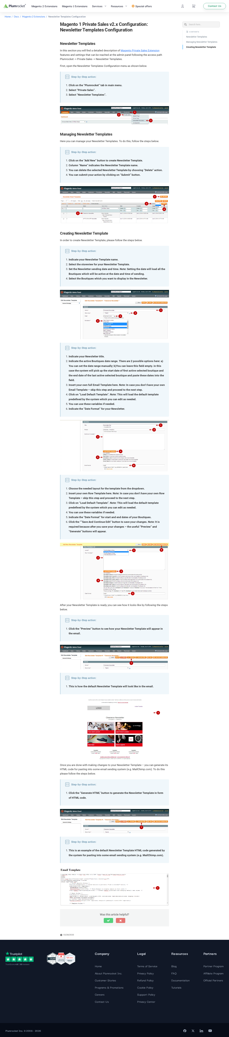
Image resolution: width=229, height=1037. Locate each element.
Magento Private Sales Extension (140, 50)
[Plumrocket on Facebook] (185, 1031)
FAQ (174, 973)
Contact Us (102, 1001)
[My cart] (194, 6)
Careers (100, 994)
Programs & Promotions (109, 987)
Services (97, 6)
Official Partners (213, 980)
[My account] (183, 6)
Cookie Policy (145, 987)
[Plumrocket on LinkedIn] (201, 1031)
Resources (117, 6)
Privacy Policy (145, 973)
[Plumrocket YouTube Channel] (210, 1031)
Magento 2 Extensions (44, 6)
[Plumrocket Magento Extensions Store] (14, 6)
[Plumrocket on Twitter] (193, 1031)
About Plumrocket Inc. (108, 973)
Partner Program (213, 966)
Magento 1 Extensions (74, 6)
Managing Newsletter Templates (201, 42)
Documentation (180, 980)
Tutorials (176, 987)
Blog (174, 966)
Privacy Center (146, 1001)
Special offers (143, 6)
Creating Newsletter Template (201, 47)
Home (8, 16)
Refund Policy (145, 980)
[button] (108, 920)
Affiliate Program (213, 973)
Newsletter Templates (196, 37)
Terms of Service (147, 966)
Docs (16, 16)
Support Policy (146, 994)
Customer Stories (105, 980)
